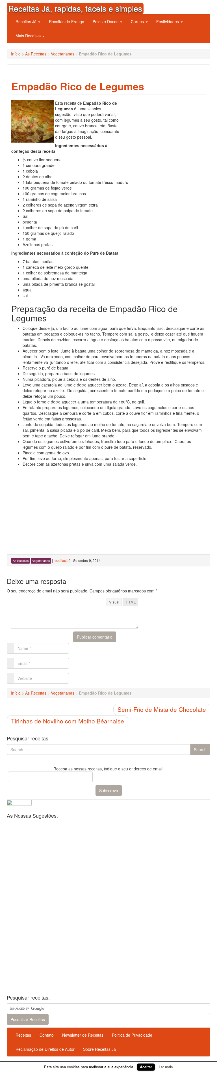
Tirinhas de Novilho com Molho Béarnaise (67, 721)
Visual (114, 602)
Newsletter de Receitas (82, 1035)
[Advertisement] (163, 135)
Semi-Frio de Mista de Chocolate (162, 709)
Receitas (23, 1035)
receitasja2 (62, 560)
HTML (131, 602)
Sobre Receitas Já (99, 1049)
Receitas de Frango (66, 21)
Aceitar (146, 1066)
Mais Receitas (29, 35)
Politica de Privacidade (132, 1035)
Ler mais (166, 1066)
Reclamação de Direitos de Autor (45, 1049)
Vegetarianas (62, 54)
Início (16, 54)
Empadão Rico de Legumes (77, 86)
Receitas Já (27, 21)
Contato (47, 1035)
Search (200, 749)
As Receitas (35, 54)
